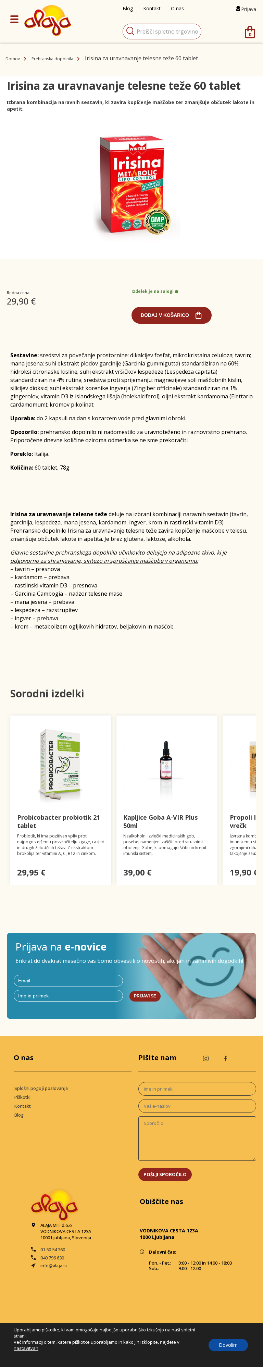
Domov (12, 59)
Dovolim (228, 1345)
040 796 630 (52, 1258)
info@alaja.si (53, 1266)
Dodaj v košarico (165, 315)
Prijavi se (145, 996)
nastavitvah (26, 1348)
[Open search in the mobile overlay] (162, 31)
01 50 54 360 (52, 1249)
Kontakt (22, 1106)
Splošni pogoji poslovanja (41, 1088)
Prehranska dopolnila (52, 59)
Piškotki (22, 1097)
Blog (19, 1115)
